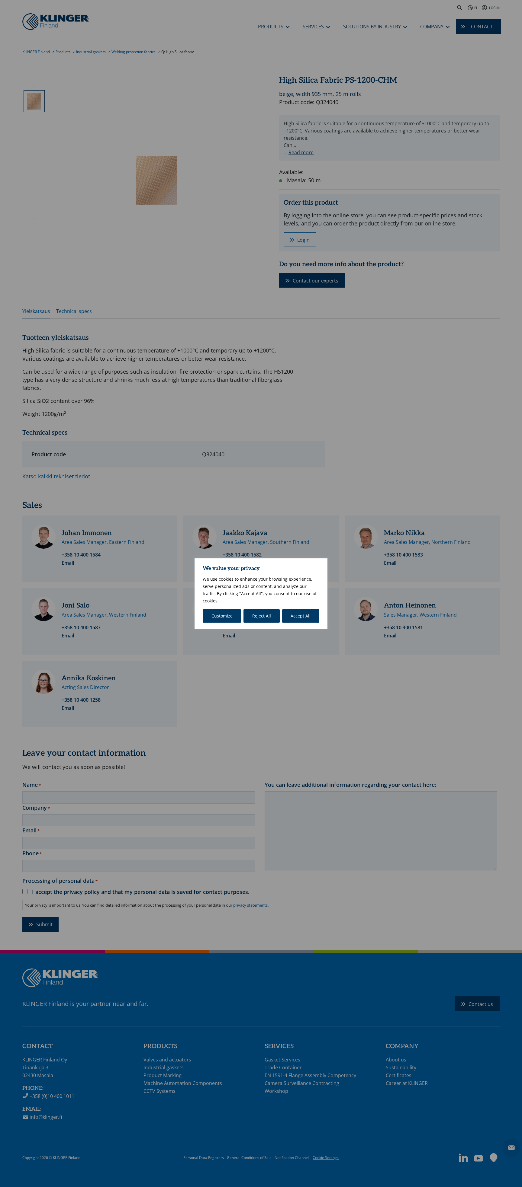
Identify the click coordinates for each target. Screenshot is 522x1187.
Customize (222, 616)
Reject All (261, 616)
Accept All (301, 616)
